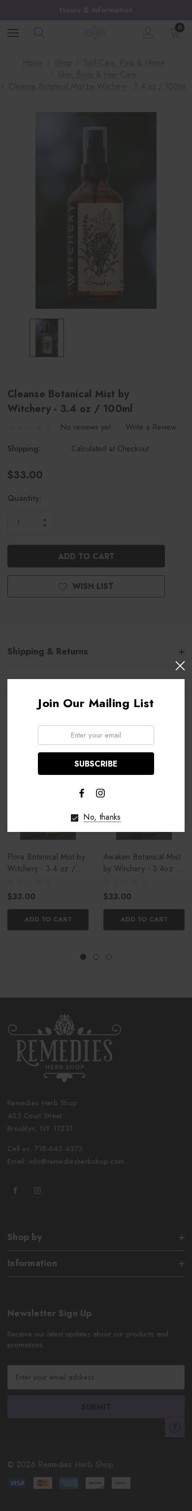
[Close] (180, 665)
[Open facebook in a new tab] (81, 793)
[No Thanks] (74, 818)
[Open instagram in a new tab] (100, 793)
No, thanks (102, 817)
